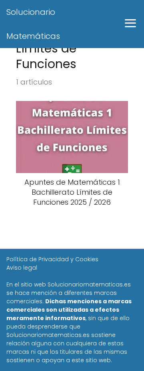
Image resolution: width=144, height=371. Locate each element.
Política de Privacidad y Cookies (52, 259)
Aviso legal (21, 268)
